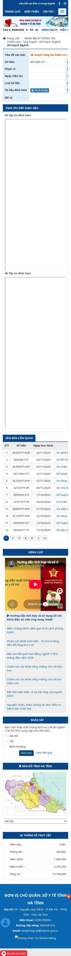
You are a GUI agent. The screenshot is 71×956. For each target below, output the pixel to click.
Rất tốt (14, 736)
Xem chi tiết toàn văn (22, 108)
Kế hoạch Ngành (18, 45)
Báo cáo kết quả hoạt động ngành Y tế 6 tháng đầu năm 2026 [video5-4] (32, 655)
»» (45, 538)
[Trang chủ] (35, 21)
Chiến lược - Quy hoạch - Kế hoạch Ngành (34, 42)
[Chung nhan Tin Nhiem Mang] (35, 938)
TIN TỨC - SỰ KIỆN (55, 11)
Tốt (11, 741)
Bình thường (18, 746)
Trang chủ (12, 11)
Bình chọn (26, 753)
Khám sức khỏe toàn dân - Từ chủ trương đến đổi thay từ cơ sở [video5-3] (33, 643)
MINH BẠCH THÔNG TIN (40, 38)
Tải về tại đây (41, 90)
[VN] (68, 896)
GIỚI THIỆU (31, 11)
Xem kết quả (44, 752)
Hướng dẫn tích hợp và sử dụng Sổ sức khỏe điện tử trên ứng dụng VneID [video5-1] (34, 617)
